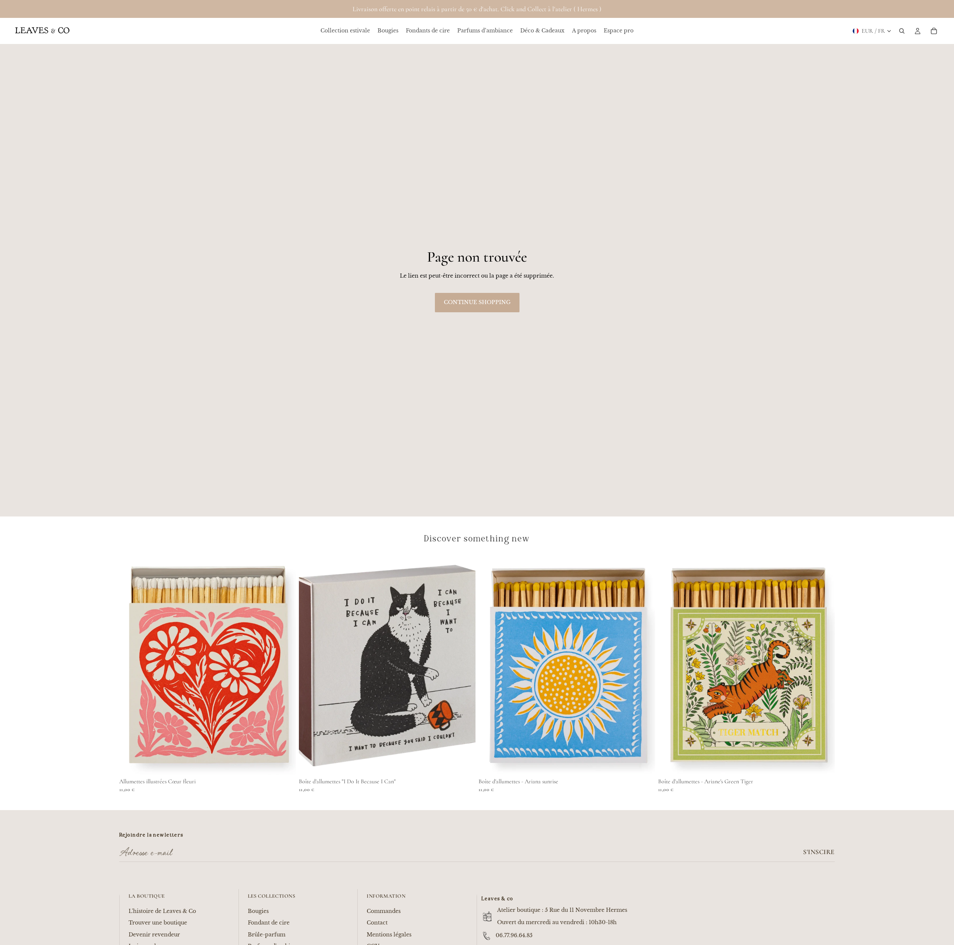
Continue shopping (477, 302)
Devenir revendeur (154, 934)
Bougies (258, 911)
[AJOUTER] (284, 764)
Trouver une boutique (158, 922)
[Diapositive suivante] (285, 665)
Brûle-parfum (266, 934)
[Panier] (934, 31)
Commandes (384, 911)
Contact (377, 922)
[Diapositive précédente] (130, 665)
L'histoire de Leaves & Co (162, 911)
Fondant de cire (269, 922)
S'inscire (819, 852)
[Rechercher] (902, 31)
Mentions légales (389, 934)
